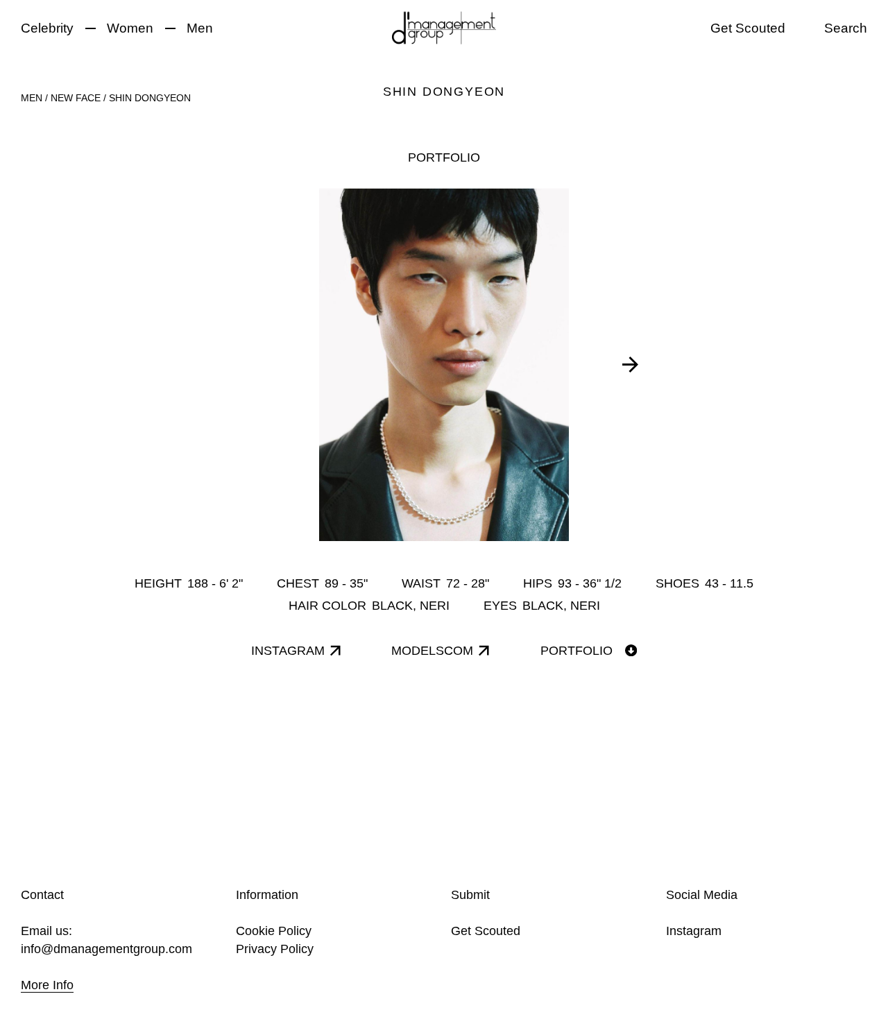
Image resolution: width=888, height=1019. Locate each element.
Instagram (694, 931)
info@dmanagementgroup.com (106, 949)
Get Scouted (747, 28)
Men (200, 28)
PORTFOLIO (444, 157)
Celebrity (47, 28)
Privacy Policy (275, 949)
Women (130, 28)
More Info (47, 985)
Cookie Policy (273, 931)
